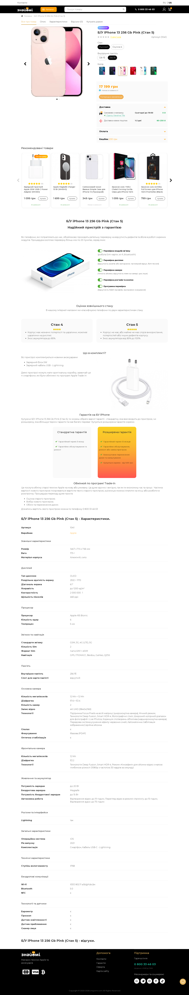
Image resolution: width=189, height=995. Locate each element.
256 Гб (112, 57)
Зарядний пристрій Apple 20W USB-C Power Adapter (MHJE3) (36, 189)
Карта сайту (102, 971)
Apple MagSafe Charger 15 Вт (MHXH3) (64, 188)
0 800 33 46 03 (145, 964)
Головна (28, 16)
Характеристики (58, 21)
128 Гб (102, 57)
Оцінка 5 (103, 47)
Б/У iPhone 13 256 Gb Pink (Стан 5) (49, 16)
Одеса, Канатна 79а (115, 115)
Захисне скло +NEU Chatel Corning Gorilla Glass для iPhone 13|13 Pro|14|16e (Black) (122, 189)
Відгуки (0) (77, 21)
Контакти (22, 3)
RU (164, 3)
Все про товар (28, 21)
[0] (170, 10)
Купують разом (95, 21)
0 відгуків (115, 37)
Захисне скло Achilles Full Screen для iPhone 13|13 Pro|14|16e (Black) (152, 189)
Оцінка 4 (117, 47)
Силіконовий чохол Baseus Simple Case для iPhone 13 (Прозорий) (94, 189)
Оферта (100, 967)
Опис (43, 21)
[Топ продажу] (36, 166)
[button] (88, 64)
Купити (43, 198)
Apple (73, 533)
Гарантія (101, 963)
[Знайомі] (25, 9)
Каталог (50, 9)
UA (170, 3)
